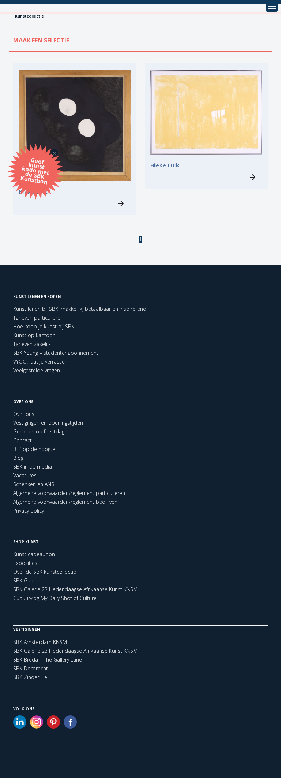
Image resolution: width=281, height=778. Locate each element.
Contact (22, 440)
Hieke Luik (164, 165)
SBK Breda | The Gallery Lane (47, 659)
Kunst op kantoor (34, 335)
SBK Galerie (26, 580)
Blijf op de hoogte (34, 449)
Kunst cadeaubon (34, 554)
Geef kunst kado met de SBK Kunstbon (35, 170)
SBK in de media (32, 466)
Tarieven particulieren (38, 317)
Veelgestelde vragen (36, 370)
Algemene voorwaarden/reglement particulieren (69, 492)
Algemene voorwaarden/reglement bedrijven (65, 501)
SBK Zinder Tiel (30, 677)
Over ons (23, 413)
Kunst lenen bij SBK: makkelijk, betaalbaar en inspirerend (79, 308)
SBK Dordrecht (30, 668)
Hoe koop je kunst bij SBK (43, 326)
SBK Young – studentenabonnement (55, 352)
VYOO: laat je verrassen (40, 361)
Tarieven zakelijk (32, 343)
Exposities (25, 562)
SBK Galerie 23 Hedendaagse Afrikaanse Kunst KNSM (75, 589)
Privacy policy (28, 510)
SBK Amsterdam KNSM (40, 642)
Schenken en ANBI (34, 484)
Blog (18, 457)
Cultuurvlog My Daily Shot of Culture (55, 598)
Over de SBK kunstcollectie (44, 571)
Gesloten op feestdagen (41, 431)
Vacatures (25, 475)
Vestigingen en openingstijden (48, 422)
